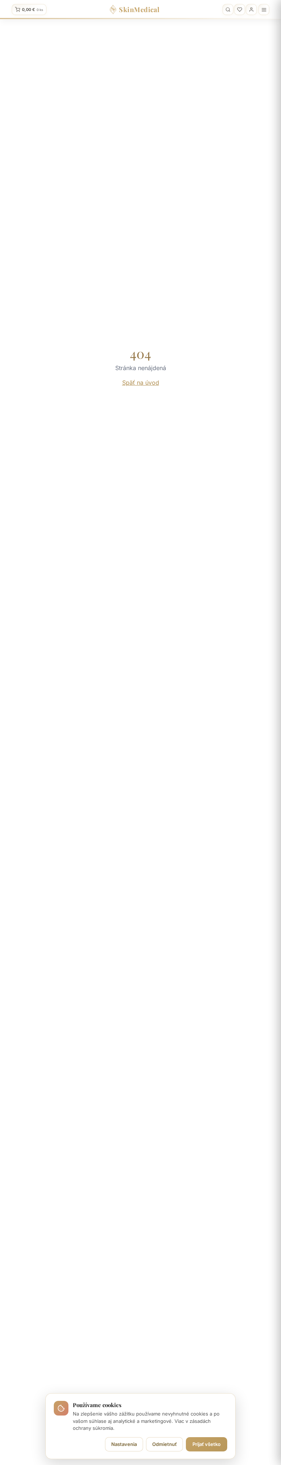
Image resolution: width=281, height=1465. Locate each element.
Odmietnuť (164, 1444)
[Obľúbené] (239, 9)
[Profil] (251, 9)
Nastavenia (124, 1444)
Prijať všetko (206, 1444)
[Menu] (263, 9)
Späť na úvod (140, 382)
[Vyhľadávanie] (227, 9)
